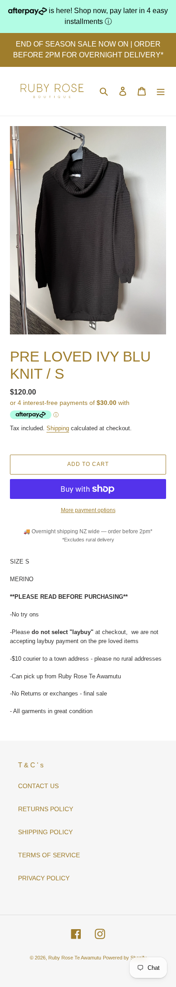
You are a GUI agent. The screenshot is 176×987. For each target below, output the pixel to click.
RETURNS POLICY (45, 809)
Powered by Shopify (125, 957)
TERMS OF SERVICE (49, 855)
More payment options (88, 510)
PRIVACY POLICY (43, 878)
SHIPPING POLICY (45, 832)
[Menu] (160, 91)
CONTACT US (38, 786)
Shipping (57, 428)
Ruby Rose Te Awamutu (74, 957)
